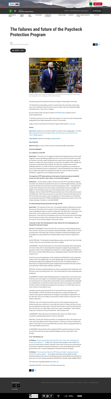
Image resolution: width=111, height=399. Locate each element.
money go (72, 124)
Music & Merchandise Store (83, 15)
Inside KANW (62, 15)
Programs (38, 15)
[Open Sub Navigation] (36, 17)
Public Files (85, 382)
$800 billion (62, 112)
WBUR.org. (55, 361)
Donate (98, 4)
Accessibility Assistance (94, 382)
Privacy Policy (79, 382)
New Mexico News (12, 15)
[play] (10, 11)
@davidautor (38, 135)
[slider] (17, 11)
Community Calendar (48, 15)
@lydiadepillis (56, 138)
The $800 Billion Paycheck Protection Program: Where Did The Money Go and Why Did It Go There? (55, 133)
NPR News (30, 15)
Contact (71, 15)
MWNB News (22, 15)
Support (97, 15)
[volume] (15, 11)
